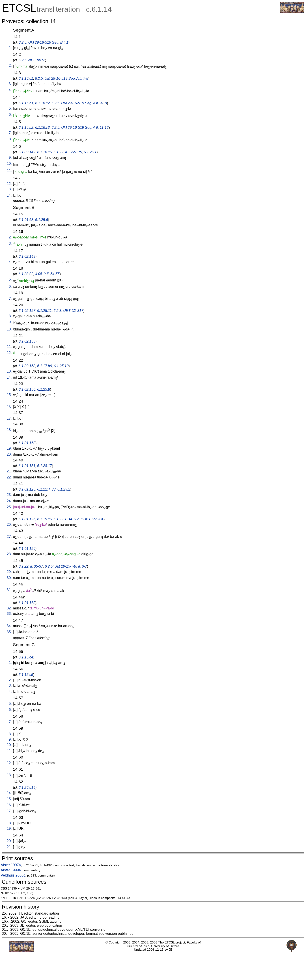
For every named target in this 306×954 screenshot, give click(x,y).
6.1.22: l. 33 (46, 489)
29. (9, 572)
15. (9, 395)
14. (9, 195)
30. (9, 578)
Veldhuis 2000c (13, 875)
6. (10, 114)
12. (9, 184)
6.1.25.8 (43, 389)
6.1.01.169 (27, 603)
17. (9, 418)
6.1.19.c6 (44, 519)
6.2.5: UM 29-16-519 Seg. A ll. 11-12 (80, 127)
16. (9, 407)
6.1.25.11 (44, 311)
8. (10, 139)
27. (9, 536)
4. (10, 90)
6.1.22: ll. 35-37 (31, 566)
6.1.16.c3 (42, 127)
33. (9, 613)
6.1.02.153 (27, 341)
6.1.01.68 (26, 220)
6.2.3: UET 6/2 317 (68, 311)
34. (9, 626)
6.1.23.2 (63, 489)
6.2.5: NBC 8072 (32, 60)
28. (9, 554)
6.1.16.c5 (44, 152)
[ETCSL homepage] (292, 12)
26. (9, 524)
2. (10, 65)
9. (10, 157)
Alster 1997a (11, 865)
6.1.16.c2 (42, 103)
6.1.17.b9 (44, 366)
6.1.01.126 (27, 519)
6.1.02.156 (27, 389)
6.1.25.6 (41, 220)
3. (10, 84)
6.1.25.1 (90, 152)
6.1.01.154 (27, 549)
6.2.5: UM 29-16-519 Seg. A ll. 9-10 (79, 103)
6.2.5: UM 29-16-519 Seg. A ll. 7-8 (61, 78)
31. (9, 590)
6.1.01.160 (27, 443)
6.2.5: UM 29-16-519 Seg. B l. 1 (43, 42)
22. (9, 477)
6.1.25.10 (61, 366)
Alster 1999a (11, 870)
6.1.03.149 (27, 152)
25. (9, 507)
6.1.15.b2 (26, 127)
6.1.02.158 (27, 366)
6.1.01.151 (27, 466)
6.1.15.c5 (26, 675)
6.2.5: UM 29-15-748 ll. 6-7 (66, 566)
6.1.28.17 (44, 466)
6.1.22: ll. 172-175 (68, 152)
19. (9, 448)
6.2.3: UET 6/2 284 (88, 519)
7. (10, 133)
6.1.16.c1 (26, 78)
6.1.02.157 (27, 311)
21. (9, 471)
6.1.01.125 (27, 489)
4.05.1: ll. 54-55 (47, 274)
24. (9, 501)
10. (9, 163)
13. (9, 189)
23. (9, 495)
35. (9, 632)
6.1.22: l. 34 (63, 519)
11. (9, 171)
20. (9, 454)
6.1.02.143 (27, 256)
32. (9, 608)
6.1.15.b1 (26, 103)
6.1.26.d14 (27, 787)
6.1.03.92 (26, 274)
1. (10, 48)
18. (9, 430)
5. (10, 108)
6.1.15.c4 (26, 657)
